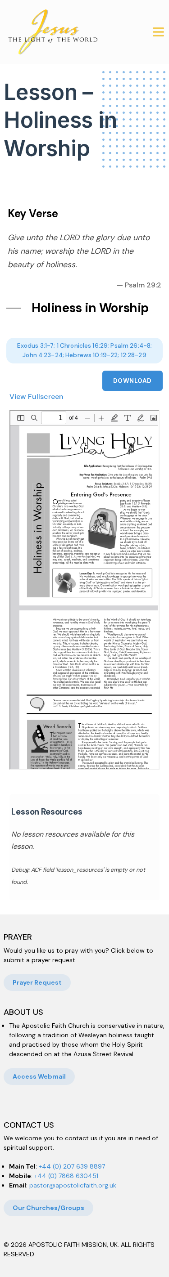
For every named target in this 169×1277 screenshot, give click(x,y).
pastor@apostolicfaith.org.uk (72, 1185)
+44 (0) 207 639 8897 (72, 1166)
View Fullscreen (36, 396)
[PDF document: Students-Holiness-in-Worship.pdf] (84, 590)
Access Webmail (39, 1076)
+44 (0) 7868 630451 (66, 1176)
